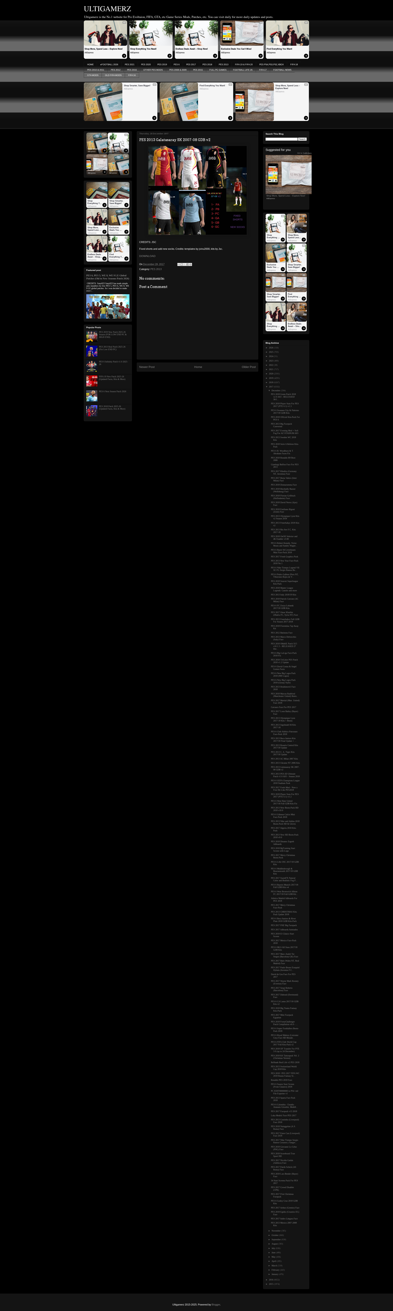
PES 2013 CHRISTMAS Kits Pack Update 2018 (284, 913)
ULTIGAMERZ (107, 8)
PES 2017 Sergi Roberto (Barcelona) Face (281, 989)
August (275, 1244)
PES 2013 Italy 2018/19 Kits (283, 595)
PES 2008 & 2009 (178, 70)
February (276, 1270)
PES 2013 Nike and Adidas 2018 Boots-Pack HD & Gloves (285, 822)
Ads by (304, 153)
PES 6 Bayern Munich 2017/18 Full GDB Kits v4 (284, 886)
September (276, 1239)
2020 (271, 374)
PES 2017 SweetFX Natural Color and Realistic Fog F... (284, 879)
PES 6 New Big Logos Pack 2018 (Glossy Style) (283, 681)
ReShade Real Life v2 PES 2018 (285, 1062)
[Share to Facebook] (187, 264)
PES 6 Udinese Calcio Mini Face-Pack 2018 (283, 815)
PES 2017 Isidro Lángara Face (284, 1219)
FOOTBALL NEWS (282, 70)
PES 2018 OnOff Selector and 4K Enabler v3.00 (284, 537)
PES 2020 (146, 64)
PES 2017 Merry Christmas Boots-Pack (283, 856)
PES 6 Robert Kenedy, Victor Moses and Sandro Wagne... (284, 544)
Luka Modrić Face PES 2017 (283, 1115)
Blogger (216, 1304)
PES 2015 (198, 70)
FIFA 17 (263, 70)
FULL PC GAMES (217, 70)
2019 (271, 378)
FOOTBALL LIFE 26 (243, 70)
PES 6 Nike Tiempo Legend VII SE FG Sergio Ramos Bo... (285, 569)
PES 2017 (191, 64)
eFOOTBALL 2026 (109, 64)
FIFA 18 (294, 64)
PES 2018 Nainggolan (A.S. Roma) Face (283, 1127)
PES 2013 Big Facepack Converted (281, 425)
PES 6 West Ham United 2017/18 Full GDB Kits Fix (284, 802)
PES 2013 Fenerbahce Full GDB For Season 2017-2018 (285, 620)
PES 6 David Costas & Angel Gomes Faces (283, 667)
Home (198, 367)
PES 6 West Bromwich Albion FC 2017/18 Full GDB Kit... (284, 892)
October (275, 1235)
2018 (271, 382)
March (275, 1265)
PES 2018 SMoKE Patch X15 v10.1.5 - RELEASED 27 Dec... (284, 646)
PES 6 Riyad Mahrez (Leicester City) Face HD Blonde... (284, 1036)
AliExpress (89, 53)
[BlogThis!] (181, 264)
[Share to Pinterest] (190, 264)
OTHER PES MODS (153, 70)
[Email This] (178, 264)
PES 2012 (116, 70)
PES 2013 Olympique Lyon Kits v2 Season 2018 (285, 517)
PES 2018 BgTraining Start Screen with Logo (283, 849)
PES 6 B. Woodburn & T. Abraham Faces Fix (282, 452)
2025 (271, 352)
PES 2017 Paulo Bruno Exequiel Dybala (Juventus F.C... (285, 968)
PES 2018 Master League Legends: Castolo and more (284, 589)
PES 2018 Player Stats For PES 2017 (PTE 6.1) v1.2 (285, 795)
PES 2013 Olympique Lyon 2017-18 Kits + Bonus (283, 719)
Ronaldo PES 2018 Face (281, 1080)
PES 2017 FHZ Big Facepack (284, 925)
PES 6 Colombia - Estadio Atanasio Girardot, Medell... (284, 1105)
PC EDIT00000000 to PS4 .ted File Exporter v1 (284, 1092)
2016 (271, 1280)
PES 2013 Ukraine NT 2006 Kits (285, 763)
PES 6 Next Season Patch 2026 (112, 391)
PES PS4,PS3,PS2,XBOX (271, 64)
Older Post (249, 367)
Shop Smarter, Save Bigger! (137, 85)
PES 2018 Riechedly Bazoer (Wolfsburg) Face (283, 490)
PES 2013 (223, 64)
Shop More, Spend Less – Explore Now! (104, 49)
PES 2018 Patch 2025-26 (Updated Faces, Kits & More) (112, 407)
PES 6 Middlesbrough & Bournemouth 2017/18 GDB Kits (284, 871)
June (274, 1252)
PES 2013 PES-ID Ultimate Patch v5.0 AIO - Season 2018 (285, 775)
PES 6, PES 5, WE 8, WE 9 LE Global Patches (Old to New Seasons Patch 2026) (107, 277)
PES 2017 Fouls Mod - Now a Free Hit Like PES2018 (284, 788)
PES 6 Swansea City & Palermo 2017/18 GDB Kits (285, 411)
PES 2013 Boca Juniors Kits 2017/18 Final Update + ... (283, 739)
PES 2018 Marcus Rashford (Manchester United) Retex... (284, 695)
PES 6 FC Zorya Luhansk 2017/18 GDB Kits (282, 606)
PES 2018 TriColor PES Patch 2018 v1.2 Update (284, 661)
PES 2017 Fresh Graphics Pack (284, 556)
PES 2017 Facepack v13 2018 (284, 1111)
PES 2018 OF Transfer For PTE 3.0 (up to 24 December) (285, 1050)
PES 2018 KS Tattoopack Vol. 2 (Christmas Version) (285, 1057)
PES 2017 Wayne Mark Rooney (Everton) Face (285, 982)
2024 (271, 356)
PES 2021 (129, 64)
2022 (271, 365)
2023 (271, 361)
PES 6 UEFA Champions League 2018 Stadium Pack (285, 781)
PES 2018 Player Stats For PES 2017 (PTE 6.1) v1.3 (285, 404)
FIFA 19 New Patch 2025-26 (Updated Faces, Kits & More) (112, 377)
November (276, 1231)
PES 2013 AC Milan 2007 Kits (284, 759)
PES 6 (177, 64)
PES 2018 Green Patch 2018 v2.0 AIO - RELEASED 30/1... (283, 397)
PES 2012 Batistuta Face (281, 633)
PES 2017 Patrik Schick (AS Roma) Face (283, 1168)
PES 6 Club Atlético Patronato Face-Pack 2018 (284, 732)
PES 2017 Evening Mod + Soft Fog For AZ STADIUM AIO (284, 431)
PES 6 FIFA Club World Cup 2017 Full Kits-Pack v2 (283, 1043)
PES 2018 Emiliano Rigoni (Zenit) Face (283, 510)
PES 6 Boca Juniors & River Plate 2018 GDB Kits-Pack (284, 919)
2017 (271, 387)
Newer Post (147, 367)
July (274, 1248)
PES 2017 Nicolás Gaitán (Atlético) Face (282, 1161)
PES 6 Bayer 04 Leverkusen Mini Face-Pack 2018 (283, 551)
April (274, 1261)
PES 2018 (207, 64)
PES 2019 (162, 64)
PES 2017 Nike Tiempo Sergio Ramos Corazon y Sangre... (284, 1141)
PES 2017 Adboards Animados (284, 929)
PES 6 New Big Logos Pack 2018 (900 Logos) (283, 674)
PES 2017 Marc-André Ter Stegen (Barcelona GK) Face (284, 955)
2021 (271, 369)
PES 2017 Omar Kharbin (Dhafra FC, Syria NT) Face (284, 613)
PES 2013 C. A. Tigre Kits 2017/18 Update (282, 753)
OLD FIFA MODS (113, 75)
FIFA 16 (132, 75)
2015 (271, 1284)
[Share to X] (184, 264)
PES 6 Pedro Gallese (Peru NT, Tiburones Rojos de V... (284, 575)
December (276, 390)
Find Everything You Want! (279, 49)
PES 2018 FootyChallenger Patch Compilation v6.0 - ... (284, 1023)
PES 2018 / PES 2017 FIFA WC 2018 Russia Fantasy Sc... (285, 1074)
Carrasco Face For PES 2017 (283, 707)
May (274, 1257)
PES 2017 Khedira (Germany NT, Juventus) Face (284, 472)
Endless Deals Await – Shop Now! (192, 49)
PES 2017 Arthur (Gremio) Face (285, 1208)
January (275, 1274)
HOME (90, 64)
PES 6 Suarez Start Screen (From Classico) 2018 (282, 1085)
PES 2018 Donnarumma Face (284, 485)
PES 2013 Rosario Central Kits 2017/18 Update (284, 746)
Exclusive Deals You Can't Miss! (236, 49)
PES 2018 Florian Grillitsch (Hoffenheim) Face (283, 497)
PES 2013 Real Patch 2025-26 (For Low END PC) (112, 348)
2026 (271, 348)
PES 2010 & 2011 (95, 70)
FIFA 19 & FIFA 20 (244, 64)
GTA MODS (92, 75)
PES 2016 (132, 70)
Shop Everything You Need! (143, 49)
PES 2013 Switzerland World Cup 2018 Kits (284, 1067)
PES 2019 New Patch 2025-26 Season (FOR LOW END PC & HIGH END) (113, 334)
